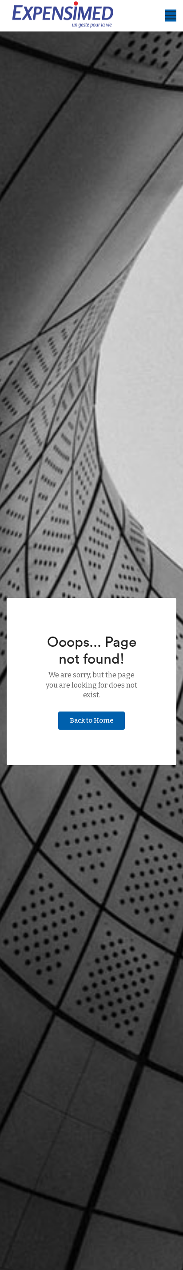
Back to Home (92, 720)
